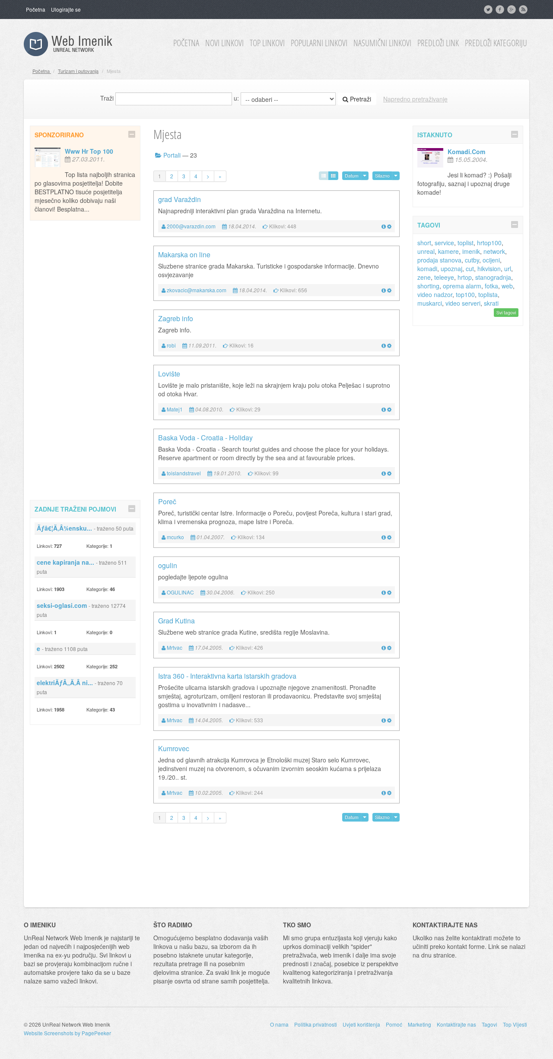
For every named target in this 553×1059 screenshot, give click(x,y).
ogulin (167, 565)
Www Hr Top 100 (89, 151)
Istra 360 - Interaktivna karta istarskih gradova (227, 676)
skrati (491, 303)
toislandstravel (184, 473)
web (507, 285)
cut (470, 268)
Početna (35, 9)
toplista (488, 294)
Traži (107, 98)
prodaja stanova (439, 260)
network (494, 251)
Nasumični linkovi (382, 43)
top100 (465, 294)
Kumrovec (173, 748)
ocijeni (491, 260)
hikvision (489, 268)
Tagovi (489, 1024)
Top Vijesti (515, 1024)
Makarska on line (184, 254)
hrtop (465, 277)
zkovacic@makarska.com (196, 290)
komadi (427, 268)
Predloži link (438, 43)
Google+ (512, 9)
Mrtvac (174, 647)
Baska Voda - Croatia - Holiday (205, 438)
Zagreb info (175, 318)
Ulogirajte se (66, 9)
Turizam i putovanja (78, 70)
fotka (491, 285)
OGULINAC (180, 592)
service (444, 242)
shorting (428, 285)
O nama (279, 1024)
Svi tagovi (506, 312)
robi (171, 345)
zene (424, 277)
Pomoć (394, 1024)
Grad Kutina (176, 621)
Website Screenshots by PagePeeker (67, 1033)
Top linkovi (267, 43)
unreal (426, 251)
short (424, 242)
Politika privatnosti (315, 1024)
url (507, 268)
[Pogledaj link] (383, 226)
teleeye (444, 277)
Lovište (169, 374)
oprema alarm (462, 285)
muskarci (429, 303)
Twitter (489, 9)
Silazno (382, 175)
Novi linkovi (224, 43)
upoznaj (451, 268)
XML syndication (524, 9)
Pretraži (359, 99)
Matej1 (175, 409)
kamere (448, 251)
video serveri (462, 303)
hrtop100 (489, 242)
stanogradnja (493, 277)
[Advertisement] (85, 358)
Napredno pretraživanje (415, 99)
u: (236, 98)
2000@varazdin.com (191, 226)
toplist (466, 242)
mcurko (175, 537)
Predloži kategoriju (496, 43)
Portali (172, 155)
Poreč (167, 501)
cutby (472, 260)
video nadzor (434, 294)
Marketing (419, 1024)
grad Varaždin (179, 199)
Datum (352, 175)
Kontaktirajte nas (456, 1024)
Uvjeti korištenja (361, 1024)
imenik (471, 251)
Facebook (501, 9)
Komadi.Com (466, 151)
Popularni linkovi (319, 43)
